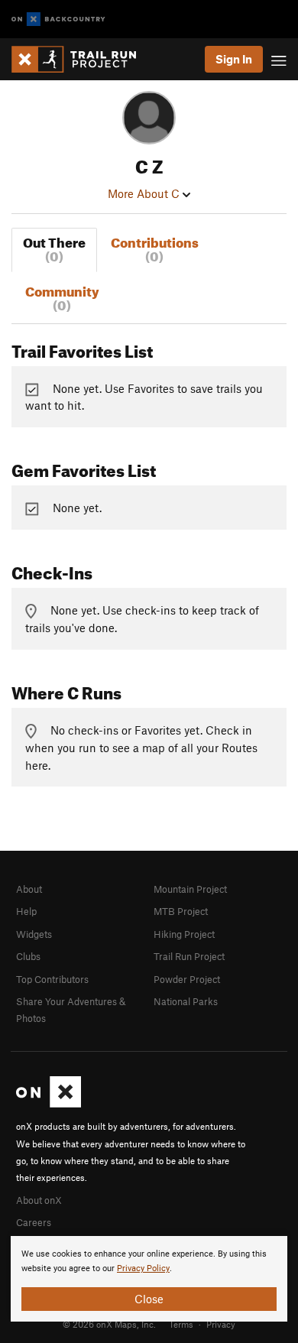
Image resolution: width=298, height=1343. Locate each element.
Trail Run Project (189, 956)
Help (26, 911)
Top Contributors (52, 979)
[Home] (81, 59)
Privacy (220, 1324)
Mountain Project (190, 889)
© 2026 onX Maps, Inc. (109, 1324)
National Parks (186, 1001)
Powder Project (187, 979)
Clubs (28, 956)
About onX (39, 1200)
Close (149, 1299)
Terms (181, 1324)
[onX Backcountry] (58, 19)
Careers (33, 1222)
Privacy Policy (143, 1268)
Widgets (34, 934)
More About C (145, 193)
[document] (149, 1279)
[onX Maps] (48, 1104)
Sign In (233, 59)
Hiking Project (184, 934)
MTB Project (181, 911)
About (29, 889)
